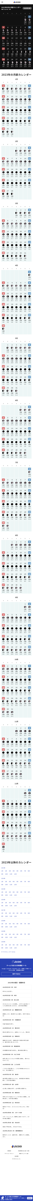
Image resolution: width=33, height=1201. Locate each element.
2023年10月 (27, 8)
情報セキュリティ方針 (23, 1153)
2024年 (3, 878)
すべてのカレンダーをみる (8, 952)
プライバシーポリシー (9, 1153)
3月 (16, 203)
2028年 (3, 920)
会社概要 (16, 1156)
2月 (16, 141)
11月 (16, 721)
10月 (16, 659)
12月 (16, 783)
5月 (16, 338)
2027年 (3, 910)
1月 (16, 79)
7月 (16, 462)
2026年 (3, 899)
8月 (16, 535)
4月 (16, 265)
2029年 (3, 931)
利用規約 (9, 1150)
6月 (16, 400)
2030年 (3, 941)
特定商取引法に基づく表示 (23, 1150)
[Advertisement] (16, 1183)
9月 (16, 597)
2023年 (3, 868)
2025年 (3, 889)
